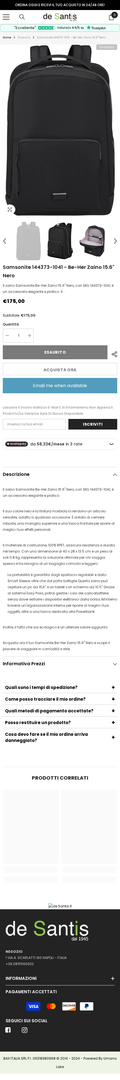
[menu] (6, 17)
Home (7, 37)
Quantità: (11, 324)
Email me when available (60, 385)
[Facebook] (8, 1031)
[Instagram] (24, 1031)
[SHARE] (112, 353)
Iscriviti (93, 424)
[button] (4, 241)
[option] (60, 5)
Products (24, 37)
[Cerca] (22, 17)
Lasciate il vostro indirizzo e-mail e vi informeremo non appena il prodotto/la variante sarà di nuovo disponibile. (58, 410)
